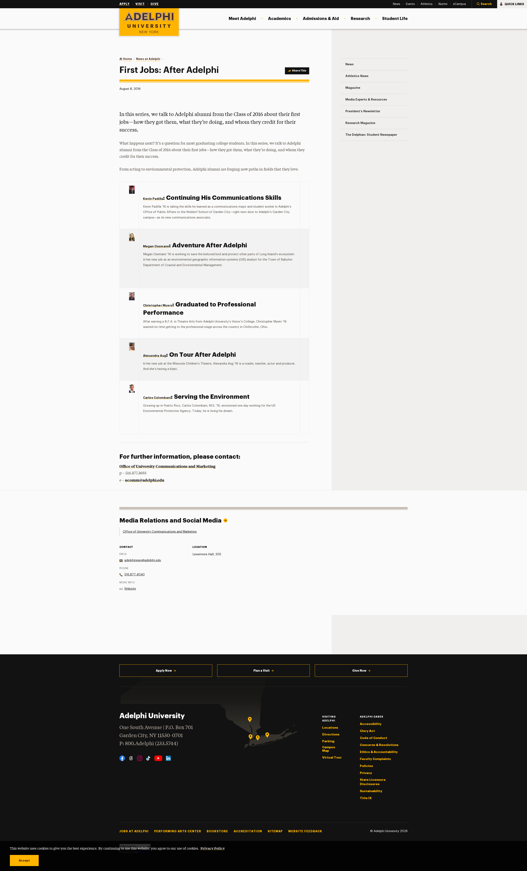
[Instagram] (139, 758)
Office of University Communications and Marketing (167, 466)
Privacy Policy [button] (213, 848)
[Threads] (131, 758)
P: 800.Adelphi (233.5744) (148, 743)
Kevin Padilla (153, 198)
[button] (484, 4)
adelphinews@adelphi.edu (142, 560)
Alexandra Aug (154, 355)
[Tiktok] (148, 758)
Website (130, 588)
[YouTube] (158, 758)
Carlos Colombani (157, 397)
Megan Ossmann (156, 246)
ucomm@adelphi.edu (144, 480)
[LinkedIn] (168, 758)
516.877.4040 (134, 574)
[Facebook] (122, 758)
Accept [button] (24, 860)
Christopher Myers (157, 305)
